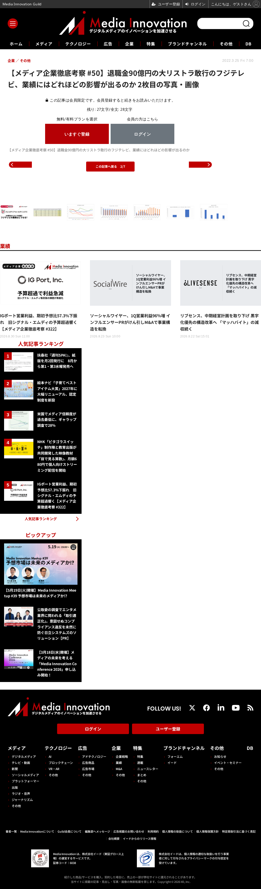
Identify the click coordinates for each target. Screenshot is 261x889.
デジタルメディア (24, 756)
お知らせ (220, 756)
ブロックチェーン (61, 762)
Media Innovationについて (37, 831)
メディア (44, 44)
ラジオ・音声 (21, 793)
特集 (151, 44)
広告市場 (88, 768)
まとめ (141, 775)
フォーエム (175, 756)
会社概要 (114, 838)
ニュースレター (147, 768)
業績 (5, 246)
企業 (129, 44)
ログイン (93, 729)
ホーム (16, 43)
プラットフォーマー (25, 781)
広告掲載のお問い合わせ (128, 831)
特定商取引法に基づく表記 (239, 831)
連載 (140, 762)
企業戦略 (122, 756)
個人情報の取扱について (177, 831)
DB (248, 44)
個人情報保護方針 (207, 831)
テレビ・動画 (21, 762)
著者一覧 (11, 831)
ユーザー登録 (168, 729)
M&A (119, 768)
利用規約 (153, 831)
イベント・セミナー (228, 762)
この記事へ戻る (110, 166)
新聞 (15, 768)
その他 (226, 44)
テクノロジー (78, 44)
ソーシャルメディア (25, 775)
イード (172, 762)
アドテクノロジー (94, 756)
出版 (15, 787)
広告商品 (88, 762)
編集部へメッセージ (97, 831)
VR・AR (54, 768)
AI (50, 756)
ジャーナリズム (22, 799)
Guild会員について (70, 831)
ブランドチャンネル (187, 44)
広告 (108, 44)
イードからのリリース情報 (139, 838)
